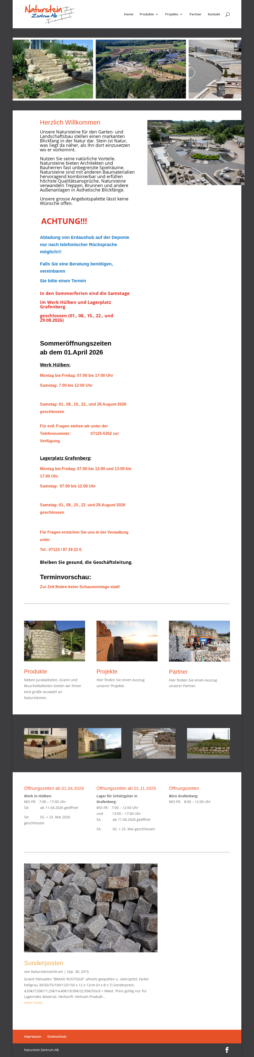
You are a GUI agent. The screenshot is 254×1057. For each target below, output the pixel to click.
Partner (195, 14)
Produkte (147, 14)
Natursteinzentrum (47, 971)
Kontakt (214, 14)
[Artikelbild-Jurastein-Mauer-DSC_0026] (45, 757)
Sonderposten (43, 963)
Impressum (32, 1036)
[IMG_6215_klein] (99, 757)
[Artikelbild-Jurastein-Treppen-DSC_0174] (154, 757)
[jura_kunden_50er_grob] (208, 757)
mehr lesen (33, 1002)
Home (128, 14)
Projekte (171, 14)
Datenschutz (56, 1036)
